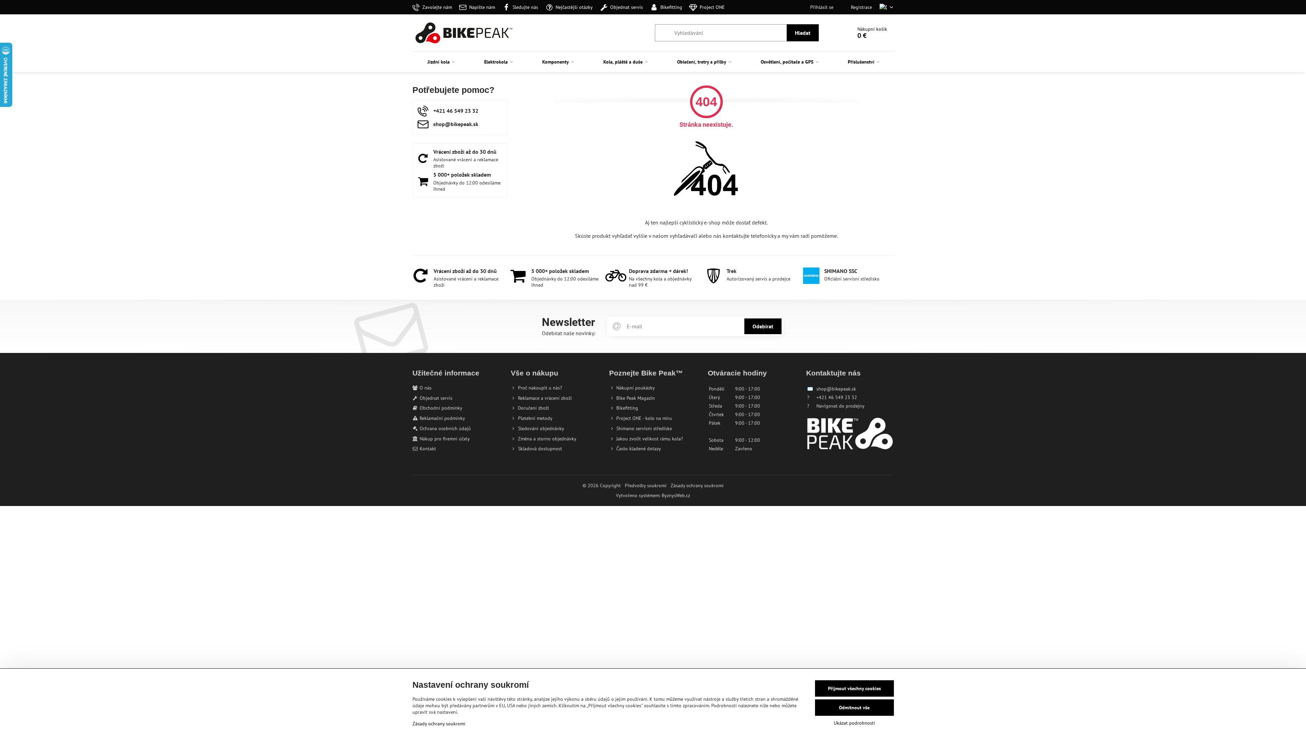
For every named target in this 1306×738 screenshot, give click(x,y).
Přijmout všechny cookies (854, 688)
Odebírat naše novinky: (568, 333)
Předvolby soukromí (645, 485)
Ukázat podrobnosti (854, 723)
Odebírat (763, 326)
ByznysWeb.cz (676, 495)
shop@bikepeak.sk (836, 389)
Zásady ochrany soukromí (697, 485)
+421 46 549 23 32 (836, 397)
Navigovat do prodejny (840, 406)
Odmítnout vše (854, 708)
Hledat (803, 32)
